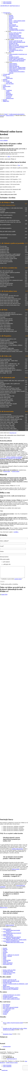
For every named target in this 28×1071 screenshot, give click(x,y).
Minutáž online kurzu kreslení (13, 930)
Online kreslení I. (7, 929)
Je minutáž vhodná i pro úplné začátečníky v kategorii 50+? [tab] (12, 875)
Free (19, 165)
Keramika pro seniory (8, 996)
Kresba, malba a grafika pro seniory (11, 998)
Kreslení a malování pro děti (9, 979)
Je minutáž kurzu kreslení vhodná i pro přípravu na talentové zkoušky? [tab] (14, 893)
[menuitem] (15, 43)
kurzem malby (6, 471)
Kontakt (5, 1014)
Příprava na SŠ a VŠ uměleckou (10, 989)
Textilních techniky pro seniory (10, 997)
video (8, 156)
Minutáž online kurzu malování (13, 937)
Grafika (5, 950)
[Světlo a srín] (14, 643)
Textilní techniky (7, 960)
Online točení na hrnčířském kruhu (11, 941)
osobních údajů (18, 579)
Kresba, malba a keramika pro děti (11, 981)
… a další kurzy (6, 1010)
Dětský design (6, 986)
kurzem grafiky (15, 471)
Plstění (4, 958)
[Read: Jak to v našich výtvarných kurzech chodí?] (4, 1021)
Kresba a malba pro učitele (9, 970)
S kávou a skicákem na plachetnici (14, 457)
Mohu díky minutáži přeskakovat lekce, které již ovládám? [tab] (13, 912)
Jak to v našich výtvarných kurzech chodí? (13, 1022)
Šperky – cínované (7, 956)
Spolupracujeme (7, 1046)
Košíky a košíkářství (8, 962)
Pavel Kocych (13, 432)
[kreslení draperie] (14, 726)
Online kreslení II (7, 931)
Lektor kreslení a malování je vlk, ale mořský (10, 458)
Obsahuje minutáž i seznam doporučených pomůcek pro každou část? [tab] (11, 839)
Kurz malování (6, 1004)
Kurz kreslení (6, 1006)
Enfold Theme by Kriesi (12, 1062)
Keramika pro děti (7, 982)
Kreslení (5, 948)
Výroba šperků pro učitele (9, 972)
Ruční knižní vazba (7, 964)
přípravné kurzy (3, 907)
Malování (5, 949)
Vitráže (4, 957)
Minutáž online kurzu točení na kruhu (15, 942)
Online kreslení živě (7, 934)
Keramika (5, 952)
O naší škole (6, 1011)
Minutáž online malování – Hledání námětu (16, 939)
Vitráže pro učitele (7, 974)
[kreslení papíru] (14, 684)
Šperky (4, 953)
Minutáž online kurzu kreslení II (13, 933)
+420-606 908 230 (4, 5)
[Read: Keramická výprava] (4, 1032)
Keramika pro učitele (8, 971)
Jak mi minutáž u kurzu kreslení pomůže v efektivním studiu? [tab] (13, 857)
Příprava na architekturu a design (10, 987)
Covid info (5, 1012)
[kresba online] (14, 601)
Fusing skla (5, 961)
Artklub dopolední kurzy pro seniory (11, 994)
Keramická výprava (7, 1034)
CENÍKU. (16, 532)
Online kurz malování (8, 935)
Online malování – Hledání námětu (11, 938)
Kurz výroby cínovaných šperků (10, 1007)
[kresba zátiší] (14, 768)
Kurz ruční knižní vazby (8, 1008)
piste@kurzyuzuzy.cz (15, 5)
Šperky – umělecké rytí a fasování (11, 954)
